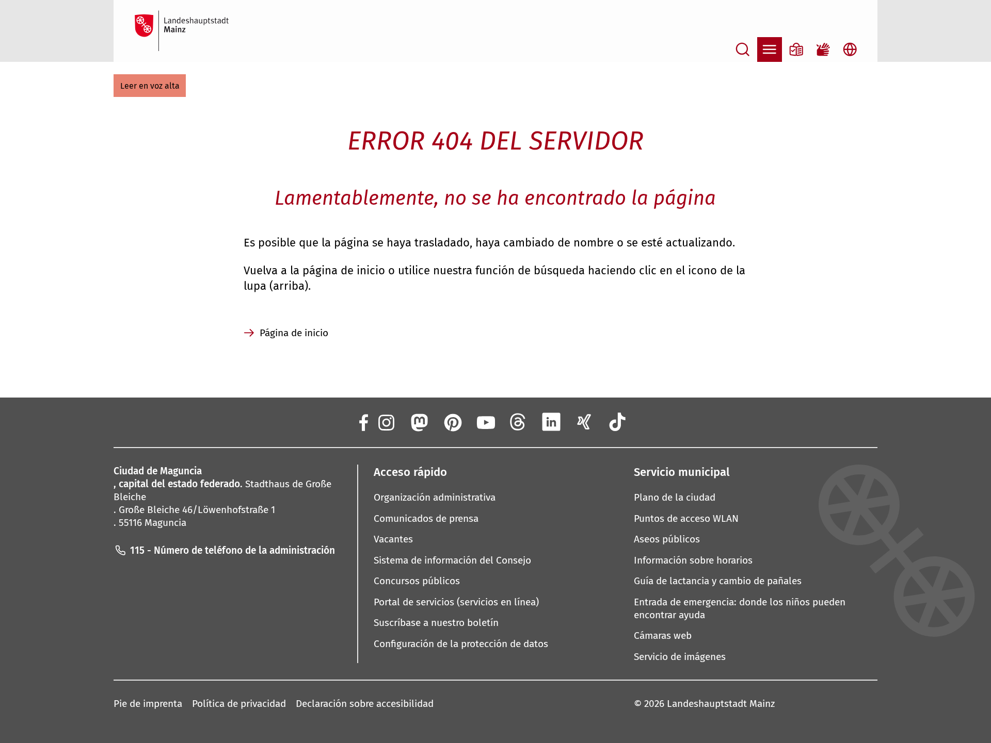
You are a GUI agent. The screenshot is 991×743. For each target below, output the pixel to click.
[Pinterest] (452, 421)
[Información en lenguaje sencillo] (796, 49)
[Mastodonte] (418, 421)
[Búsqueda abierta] (742, 49)
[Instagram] (385, 421)
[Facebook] (363, 421)
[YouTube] (485, 421)
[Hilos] (518, 421)
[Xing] (584, 421)
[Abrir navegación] (769, 49)
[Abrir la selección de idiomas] (850, 49)
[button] (150, 85)
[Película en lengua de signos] (823, 49)
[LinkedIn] (551, 421)
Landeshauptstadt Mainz (721, 703)
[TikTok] (617, 421)
